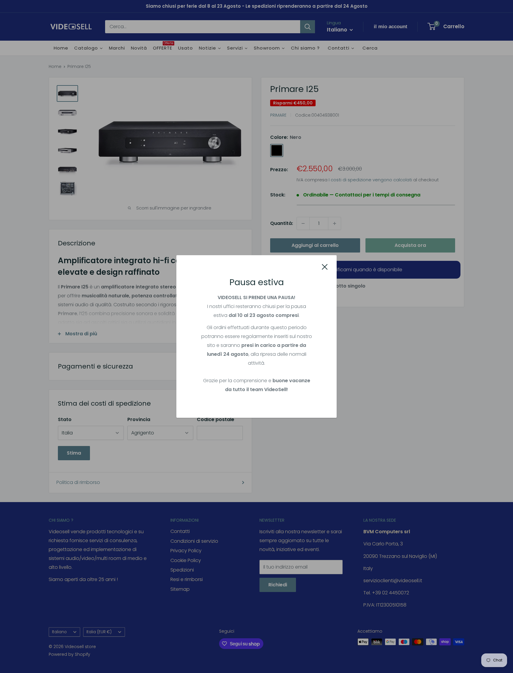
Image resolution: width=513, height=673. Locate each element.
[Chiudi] (325, 266)
